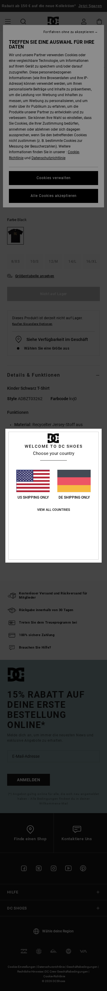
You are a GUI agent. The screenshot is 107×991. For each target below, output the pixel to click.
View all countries (53, 510)
